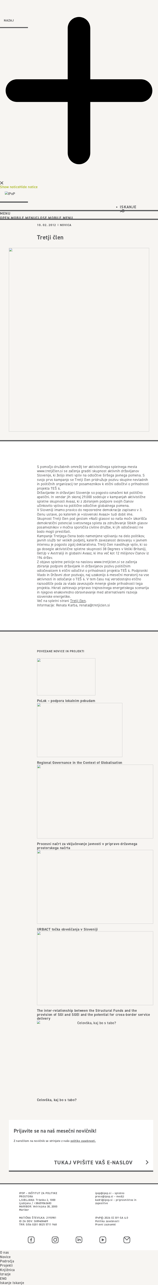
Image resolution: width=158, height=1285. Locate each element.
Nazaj (9, 20)
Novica (65, 225)
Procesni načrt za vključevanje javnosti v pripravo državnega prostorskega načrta (87, 845)
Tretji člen (78, 601)
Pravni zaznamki (105, 1224)
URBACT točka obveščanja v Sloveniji (67, 929)
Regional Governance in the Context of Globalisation (79, 762)
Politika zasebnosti (107, 1221)
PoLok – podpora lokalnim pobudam (66, 700)
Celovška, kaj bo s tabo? (57, 1099)
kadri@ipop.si (104, 1200)
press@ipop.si (104, 1196)
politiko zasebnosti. (83, 1141)
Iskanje (6, 1282)
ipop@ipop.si (103, 1193)
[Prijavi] (147, 1162)
